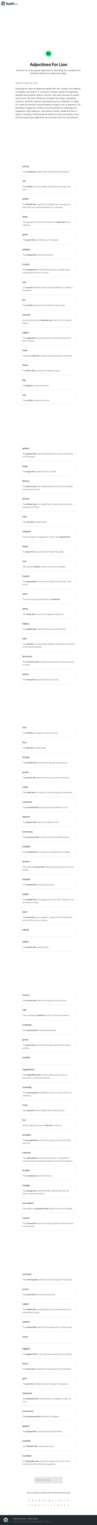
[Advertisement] (48, 25)
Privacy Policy (32, 1519)
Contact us (47, 1521)
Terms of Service (19, 1519)
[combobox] (48, 1480)
